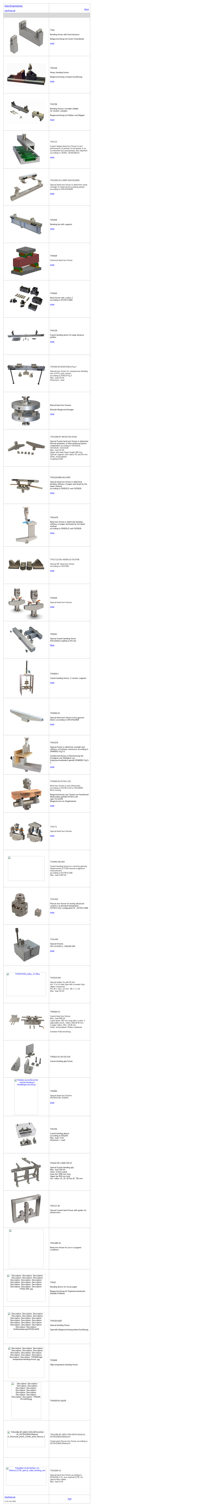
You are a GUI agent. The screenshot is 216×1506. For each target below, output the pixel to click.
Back (86, 9)
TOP (70, 1499)
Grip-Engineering (13, 6)
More (52, 645)
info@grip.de (10, 11)
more (52, 43)
